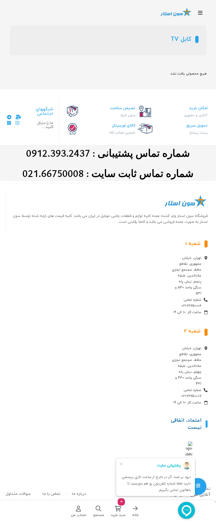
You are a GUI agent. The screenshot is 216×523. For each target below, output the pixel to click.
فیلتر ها (198, 486)
